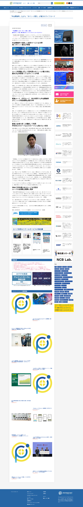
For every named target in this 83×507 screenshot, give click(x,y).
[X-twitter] (69, 3)
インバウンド (57, 270)
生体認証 (71, 299)
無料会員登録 (62, 101)
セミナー (24, 3)
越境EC (56, 301)
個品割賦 (61, 291)
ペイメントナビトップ (14, 491)
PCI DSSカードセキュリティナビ (25, 7)
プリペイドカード (68, 281)
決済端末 (56, 297)
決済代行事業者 (67, 295)
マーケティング (58, 287)
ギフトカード (64, 275)
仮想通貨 (56, 291)
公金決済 (66, 291)
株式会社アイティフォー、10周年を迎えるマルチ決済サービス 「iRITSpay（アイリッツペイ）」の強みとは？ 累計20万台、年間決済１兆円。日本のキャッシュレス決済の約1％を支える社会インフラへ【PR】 (17, 248)
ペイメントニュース (14, 7)
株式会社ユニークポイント (36, 250)
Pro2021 (59, 266)
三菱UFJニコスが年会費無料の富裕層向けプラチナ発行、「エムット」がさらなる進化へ (42, 472)
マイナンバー (57, 285)
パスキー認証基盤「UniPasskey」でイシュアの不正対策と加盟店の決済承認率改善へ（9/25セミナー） (21, 361)
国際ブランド (64, 293)
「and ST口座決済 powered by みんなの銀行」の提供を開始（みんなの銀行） (42, 437)
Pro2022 (64, 266)
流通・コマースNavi (42, 7)
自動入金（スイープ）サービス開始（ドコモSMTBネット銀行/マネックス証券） (21, 477)
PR (55, 266)
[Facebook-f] (71, 3)
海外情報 (67, 297)
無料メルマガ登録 (63, 95)
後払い (61, 295)
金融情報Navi (49, 7)
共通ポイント (57, 293)
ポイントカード (58, 283)
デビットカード (65, 279)
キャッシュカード (67, 273)
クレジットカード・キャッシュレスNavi (61, 7)
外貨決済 (56, 295)
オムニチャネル (65, 270)
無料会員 (56, 299)
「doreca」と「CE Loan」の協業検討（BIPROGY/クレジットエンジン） (42, 409)
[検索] (52, 3)
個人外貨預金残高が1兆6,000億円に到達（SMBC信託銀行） (21, 401)
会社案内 (44, 491)
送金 (60, 301)
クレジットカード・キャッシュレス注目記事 (31, 11)
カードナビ (35, 7)
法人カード (62, 297)
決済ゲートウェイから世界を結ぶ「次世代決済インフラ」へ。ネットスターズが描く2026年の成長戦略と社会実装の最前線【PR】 (26, 246)
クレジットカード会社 (67, 277)
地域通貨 (70, 293)
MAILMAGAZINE (64, 93)
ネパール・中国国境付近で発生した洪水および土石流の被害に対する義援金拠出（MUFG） (21, 329)
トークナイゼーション (59, 281)
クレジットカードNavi (18, 11)
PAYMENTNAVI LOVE (65, 100)
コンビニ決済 (57, 279)
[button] (44, 25)
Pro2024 (57, 268)
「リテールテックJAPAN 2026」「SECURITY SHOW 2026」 (46, 251)
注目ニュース (6, 7)
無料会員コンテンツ (64, 299)
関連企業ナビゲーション (74, 7)
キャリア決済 (57, 275)
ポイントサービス (66, 283)
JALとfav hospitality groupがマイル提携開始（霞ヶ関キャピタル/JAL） (42, 319)
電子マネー (65, 301)
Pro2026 (67, 268)
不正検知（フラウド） (68, 289)
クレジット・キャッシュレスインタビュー (49, 11)
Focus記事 (12, 11)
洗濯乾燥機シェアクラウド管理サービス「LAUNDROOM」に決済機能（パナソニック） (20, 435)
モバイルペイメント (59, 289)
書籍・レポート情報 (31, 3)
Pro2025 (62, 268)
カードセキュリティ (59, 273)
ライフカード (15, 36)
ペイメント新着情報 (17, 12)
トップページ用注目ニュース (62, 11)
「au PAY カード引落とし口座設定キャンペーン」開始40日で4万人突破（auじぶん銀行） (42, 369)
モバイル (64, 287)
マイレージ (64, 285)
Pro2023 (69, 266)
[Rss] (67, 3)
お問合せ (44, 493)
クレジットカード (58, 277)
